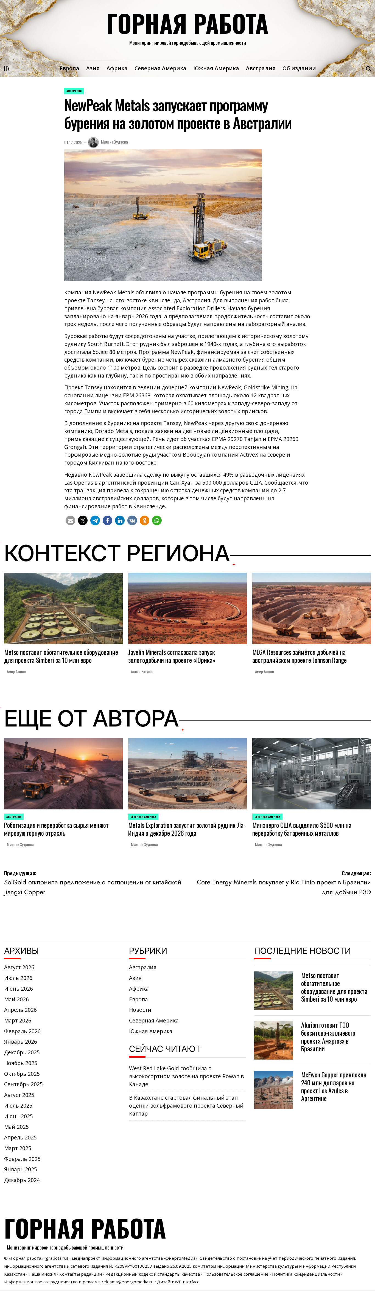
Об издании (299, 68)
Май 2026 (16, 999)
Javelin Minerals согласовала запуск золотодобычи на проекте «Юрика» (172, 656)
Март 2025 (17, 1148)
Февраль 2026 (22, 1031)
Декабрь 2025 (22, 1052)
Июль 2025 (18, 1105)
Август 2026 (19, 967)
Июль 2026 (18, 978)
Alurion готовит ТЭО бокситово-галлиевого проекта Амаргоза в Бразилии (328, 1036)
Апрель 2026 (20, 1009)
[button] (70, 520)
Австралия (261, 68)
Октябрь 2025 (22, 1073)
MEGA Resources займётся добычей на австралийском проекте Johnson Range (299, 656)
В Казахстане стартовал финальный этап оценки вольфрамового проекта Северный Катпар (186, 1105)
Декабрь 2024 (22, 1180)
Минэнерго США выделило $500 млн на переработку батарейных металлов (301, 829)
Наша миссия (42, 1274)
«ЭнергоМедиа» (181, 1258)
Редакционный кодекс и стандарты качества (152, 1274)
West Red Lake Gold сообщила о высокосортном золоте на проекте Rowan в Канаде (186, 1076)
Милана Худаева (114, 142)
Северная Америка (160, 68)
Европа (69, 68)
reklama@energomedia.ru (127, 1281)
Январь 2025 (20, 1169)
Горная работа (187, 23)
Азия (93, 68)
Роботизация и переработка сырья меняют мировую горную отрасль (56, 829)
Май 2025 (16, 1126)
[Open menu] (7, 68)
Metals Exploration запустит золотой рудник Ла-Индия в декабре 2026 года (186, 829)
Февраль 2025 (22, 1159)
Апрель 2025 (20, 1137)
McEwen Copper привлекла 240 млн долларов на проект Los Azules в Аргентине (333, 1086)
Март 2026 (17, 1020)
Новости (140, 1009)
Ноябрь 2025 (20, 1063)
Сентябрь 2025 (23, 1084)
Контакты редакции (80, 1274)
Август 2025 (19, 1095)
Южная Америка (216, 68)
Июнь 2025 (18, 1116)
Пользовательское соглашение (235, 1274)
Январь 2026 (20, 1041)
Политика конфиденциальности (306, 1274)
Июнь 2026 (18, 988)
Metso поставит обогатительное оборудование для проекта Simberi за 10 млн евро (61, 656)
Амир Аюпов (16, 671)
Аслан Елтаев (142, 671)
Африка (117, 68)
